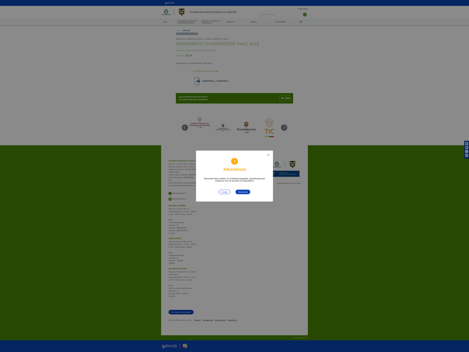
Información (243, 192)
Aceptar (224, 192)
